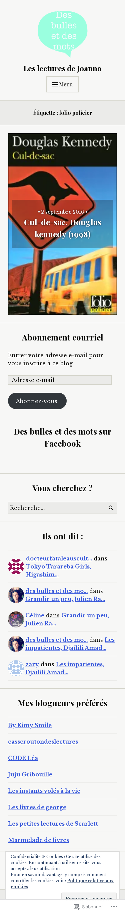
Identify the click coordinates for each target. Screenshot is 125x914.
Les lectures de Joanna (62, 68)
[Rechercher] (111, 508)
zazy (32, 664)
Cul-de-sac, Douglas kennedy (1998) (62, 228)
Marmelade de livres (38, 840)
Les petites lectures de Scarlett (53, 823)
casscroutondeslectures (43, 741)
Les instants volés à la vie (44, 790)
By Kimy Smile (30, 725)
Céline (34, 615)
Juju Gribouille (30, 774)
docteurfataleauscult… (59, 558)
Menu (66, 84)
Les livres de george (37, 807)
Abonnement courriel (62, 337)
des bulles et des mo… (56, 591)
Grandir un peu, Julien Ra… (65, 599)
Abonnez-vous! (37, 401)
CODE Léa (23, 758)
